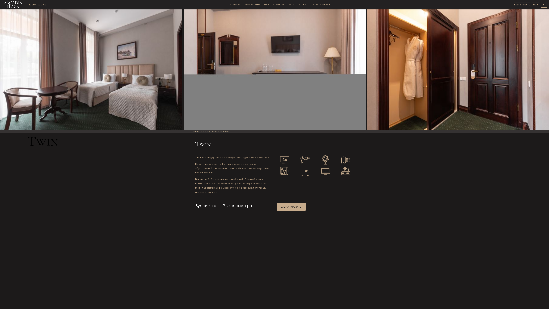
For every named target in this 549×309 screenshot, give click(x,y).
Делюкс (303, 4)
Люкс (292, 4)
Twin (267, 4)
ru (535, 5)
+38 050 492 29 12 (37, 5)
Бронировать (522, 5)
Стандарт (235, 4)
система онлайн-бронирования (211, 131)
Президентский (321, 4)
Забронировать (291, 207)
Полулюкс (279, 4)
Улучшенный (252, 4)
